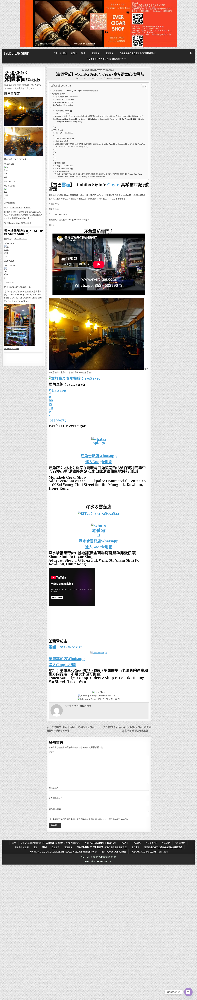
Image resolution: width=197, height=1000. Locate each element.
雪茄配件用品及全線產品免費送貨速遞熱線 (163, 847)
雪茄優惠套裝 (151, 842)
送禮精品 (56, 847)
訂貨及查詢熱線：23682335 (67, 97)
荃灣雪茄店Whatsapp (65, 169)
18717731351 (20, 159)
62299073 (10, 181)
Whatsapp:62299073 (64, 102)
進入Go (7, 348)
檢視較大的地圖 (26, 223)
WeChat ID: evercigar (64, 105)
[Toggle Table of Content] (142, 86)
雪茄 (73, 53)
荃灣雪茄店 (60, 163)
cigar (87, 70)
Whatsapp (57, 390)
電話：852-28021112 (65, 166)
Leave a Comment (113, 78)
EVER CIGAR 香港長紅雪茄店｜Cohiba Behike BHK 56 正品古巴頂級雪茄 (50, 842)
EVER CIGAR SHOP (16, 53)
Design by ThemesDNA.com (98, 861)
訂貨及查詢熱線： (69, 378)
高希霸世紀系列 (22, 847)
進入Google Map (12, 223)
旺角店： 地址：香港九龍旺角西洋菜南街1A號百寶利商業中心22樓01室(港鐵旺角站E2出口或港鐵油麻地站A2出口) (99, 116)
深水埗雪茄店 (57, 130)
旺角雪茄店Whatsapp (64, 111)
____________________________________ (75, 158)
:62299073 (57, 419)
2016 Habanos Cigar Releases (114, 851)
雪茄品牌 (166, 842)
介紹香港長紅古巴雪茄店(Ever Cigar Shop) (137, 53)
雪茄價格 (137, 842)
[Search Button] (191, 53)
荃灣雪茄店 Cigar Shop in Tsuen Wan (100, 842)
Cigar (83, 53)
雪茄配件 (95, 53)
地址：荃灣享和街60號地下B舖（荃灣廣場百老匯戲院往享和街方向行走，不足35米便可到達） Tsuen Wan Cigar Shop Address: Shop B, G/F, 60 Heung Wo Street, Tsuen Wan (99, 175)
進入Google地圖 (62, 114)
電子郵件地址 (55, 798)
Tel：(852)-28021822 (64, 133)
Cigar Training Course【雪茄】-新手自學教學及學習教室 (102, 847)
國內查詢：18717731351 (65, 100)
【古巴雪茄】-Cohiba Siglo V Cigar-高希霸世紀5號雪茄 (98, 74)
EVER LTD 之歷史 (60, 53)
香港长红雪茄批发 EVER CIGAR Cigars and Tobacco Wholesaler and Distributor (63, 851)
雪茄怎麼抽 (180, 842)
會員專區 (135, 847)
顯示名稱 (53, 788)
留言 (51, 752)
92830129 (9, 261)
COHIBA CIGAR (108, 70)
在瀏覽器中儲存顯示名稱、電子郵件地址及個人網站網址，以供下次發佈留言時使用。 (91, 819)
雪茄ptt (124, 842)
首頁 (14, 842)
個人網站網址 (55, 809)
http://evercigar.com (20, 207)
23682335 (92, 378)
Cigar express (96, 70)
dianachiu (82, 78)
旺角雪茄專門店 (58, 94)
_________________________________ (74, 127)
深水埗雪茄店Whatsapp (65, 138)
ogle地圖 (15, 348)
